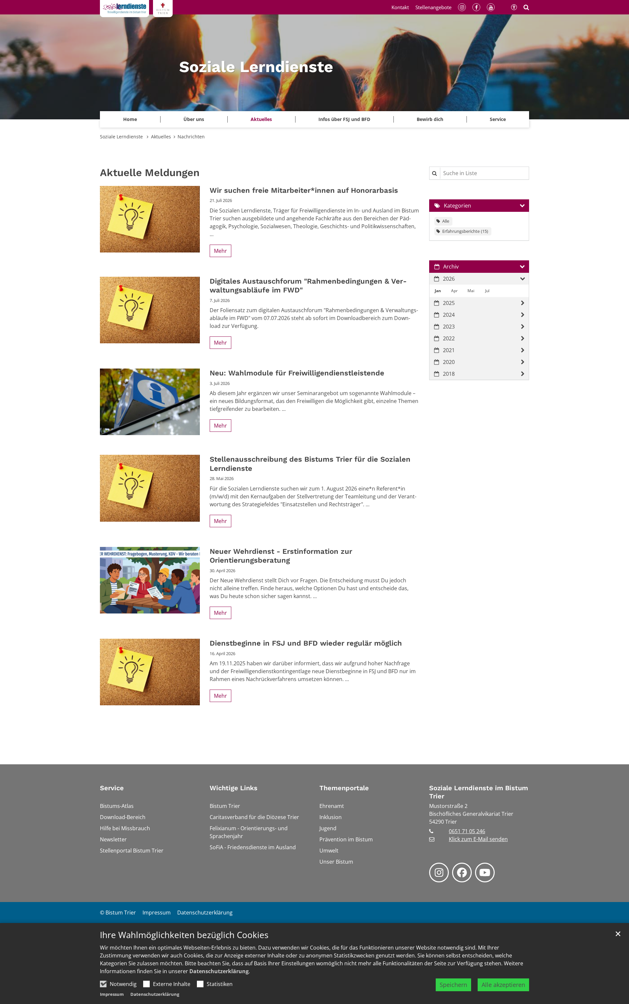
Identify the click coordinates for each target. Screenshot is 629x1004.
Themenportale (344, 788)
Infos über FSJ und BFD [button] (344, 119)
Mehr (220, 250)
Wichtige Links (233, 788)
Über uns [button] (193, 119)
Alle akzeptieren (503, 985)
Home (130, 119)
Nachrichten (191, 136)
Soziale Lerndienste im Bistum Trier (478, 792)
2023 (449, 326)
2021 (449, 350)
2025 (449, 303)
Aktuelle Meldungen (150, 173)
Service (112, 788)
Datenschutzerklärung (219, 971)
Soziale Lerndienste (122, 136)
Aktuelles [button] (261, 119)
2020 (449, 362)
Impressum (112, 994)
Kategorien (457, 205)
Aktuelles (161, 136)
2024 (449, 314)
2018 (449, 373)
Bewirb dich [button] (430, 119)
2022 (449, 338)
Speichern (453, 985)
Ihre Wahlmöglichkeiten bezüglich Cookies (184, 935)
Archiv (451, 266)
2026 (449, 278)
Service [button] (498, 119)
